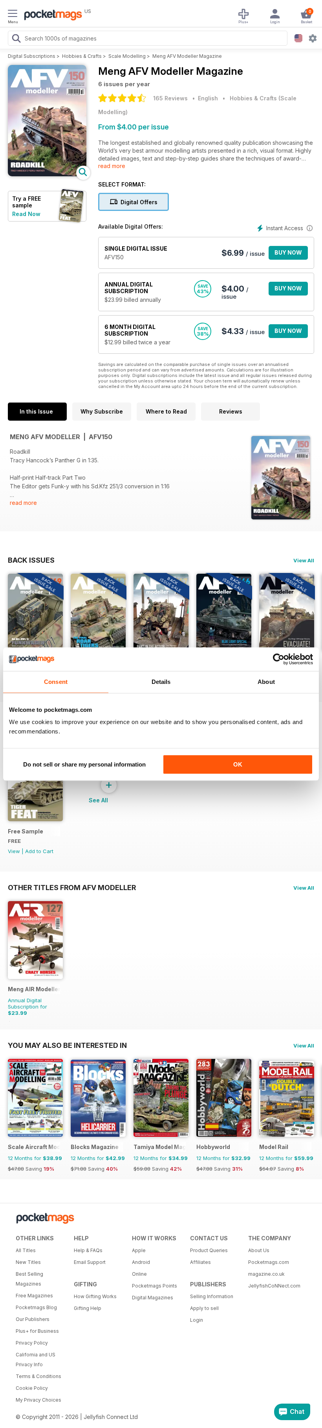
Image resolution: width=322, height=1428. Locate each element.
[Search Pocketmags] (16, 39)
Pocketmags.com (268, 1262)
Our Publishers (32, 1319)
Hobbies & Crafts (82, 56)
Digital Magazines (152, 1298)
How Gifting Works (95, 1296)
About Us (258, 1250)
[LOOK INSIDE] (47, 174)
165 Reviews (170, 98)
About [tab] (266, 681)
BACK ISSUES (31, 560)
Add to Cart (39, 851)
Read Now (26, 214)
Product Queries (209, 1250)
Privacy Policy (32, 1343)
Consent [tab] (56, 681)
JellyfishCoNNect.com (274, 1286)
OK (237, 764)
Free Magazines (34, 1296)
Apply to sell (204, 1308)
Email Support (90, 1262)
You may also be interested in (67, 1045)
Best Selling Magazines (29, 1279)
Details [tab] (161, 681)
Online (139, 1274)
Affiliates (200, 1262)
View (14, 851)
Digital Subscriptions (31, 56)
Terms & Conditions (38, 1376)
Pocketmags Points (154, 1286)
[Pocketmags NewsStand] (51, 16)
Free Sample (25, 831)
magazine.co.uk (266, 1274)
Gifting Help (87, 1308)
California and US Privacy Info (35, 1359)
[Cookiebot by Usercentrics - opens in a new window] (278, 659)
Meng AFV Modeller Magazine (187, 56)
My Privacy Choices (38, 1400)
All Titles (26, 1250)
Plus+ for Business (37, 1331)
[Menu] (12, 14)
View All (303, 560)
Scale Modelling (127, 56)
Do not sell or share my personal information (84, 764)
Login (196, 1320)
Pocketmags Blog (36, 1307)
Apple (139, 1250)
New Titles (28, 1262)
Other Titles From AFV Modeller (72, 887)
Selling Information (211, 1296)
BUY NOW (288, 252)
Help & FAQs (88, 1250)
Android (141, 1262)
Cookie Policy (32, 1388)
